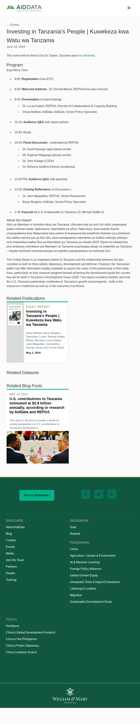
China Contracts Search (21, 652)
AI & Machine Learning (85, 562)
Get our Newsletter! (37, 495)
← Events (13, 24)
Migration (76, 595)
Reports (75, 533)
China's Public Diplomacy (22, 645)
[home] (24, 8)
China (74, 549)
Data (73, 527)
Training (11, 579)
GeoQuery (12, 625)
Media (10, 553)
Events (10, 546)
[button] (129, 8)
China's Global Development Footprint (30, 632)
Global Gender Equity (84, 575)
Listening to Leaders (83, 588)
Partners (11, 566)
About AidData (15, 527)
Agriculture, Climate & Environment (92, 555)
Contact (11, 540)
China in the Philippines (21, 639)
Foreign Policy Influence (85, 568)
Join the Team (15, 560)
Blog (9, 533)
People (10, 573)
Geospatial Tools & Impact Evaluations (95, 582)
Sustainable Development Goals (91, 601)
